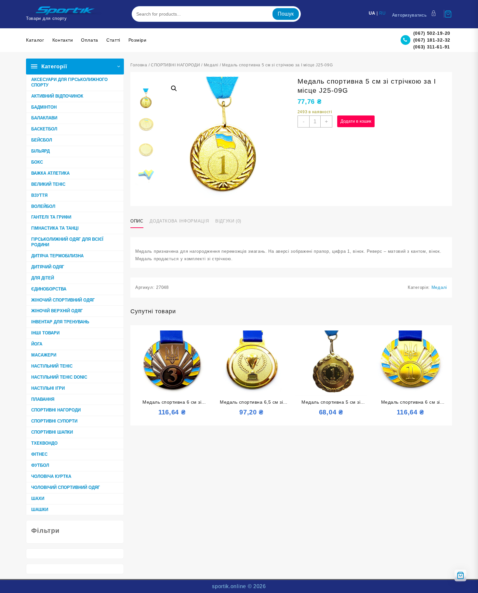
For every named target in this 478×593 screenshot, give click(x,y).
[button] (174, 88)
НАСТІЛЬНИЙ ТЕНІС (52, 366)
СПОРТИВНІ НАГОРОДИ (56, 410)
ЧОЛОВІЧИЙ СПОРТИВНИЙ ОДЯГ (65, 487)
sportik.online (229, 586)
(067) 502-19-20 (432, 33)
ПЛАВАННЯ (42, 399)
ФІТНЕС (39, 454)
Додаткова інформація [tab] (179, 221)
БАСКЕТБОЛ (44, 129)
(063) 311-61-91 (431, 46)
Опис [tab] (136, 221)
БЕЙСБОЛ (41, 140)
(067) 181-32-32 (432, 40)
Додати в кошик (355, 121)
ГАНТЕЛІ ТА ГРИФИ (51, 217)
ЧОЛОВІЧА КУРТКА (51, 476)
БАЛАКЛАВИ (44, 117)
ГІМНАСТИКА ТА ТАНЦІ (55, 228)
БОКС (37, 162)
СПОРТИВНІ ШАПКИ (52, 432)
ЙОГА (36, 344)
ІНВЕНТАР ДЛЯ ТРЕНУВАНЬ (60, 321)
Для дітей (42, 278)
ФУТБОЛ (40, 465)
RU (382, 13)
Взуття (39, 195)
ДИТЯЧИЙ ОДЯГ (47, 266)
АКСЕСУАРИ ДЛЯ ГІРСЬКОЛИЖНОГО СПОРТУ (69, 82)
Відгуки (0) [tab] (228, 221)
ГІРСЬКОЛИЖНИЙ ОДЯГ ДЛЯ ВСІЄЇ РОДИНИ (67, 242)
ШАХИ (37, 498)
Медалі (211, 65)
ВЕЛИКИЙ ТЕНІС (48, 184)
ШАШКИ (39, 509)
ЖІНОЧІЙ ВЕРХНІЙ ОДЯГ (57, 310)
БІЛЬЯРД (40, 151)
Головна (138, 65)
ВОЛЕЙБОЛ (43, 206)
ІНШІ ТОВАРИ (45, 332)
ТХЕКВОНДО (44, 443)
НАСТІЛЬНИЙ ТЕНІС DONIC (59, 377)
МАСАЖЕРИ (43, 355)
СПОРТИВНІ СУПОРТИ (54, 421)
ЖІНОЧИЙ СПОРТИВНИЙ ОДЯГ (63, 300)
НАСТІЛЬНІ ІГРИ (48, 388)
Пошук (286, 14)
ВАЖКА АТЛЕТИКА (50, 173)
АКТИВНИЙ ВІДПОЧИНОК (57, 96)
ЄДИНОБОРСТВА (48, 289)
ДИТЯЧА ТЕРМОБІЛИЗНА (57, 255)
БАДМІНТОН (44, 107)
